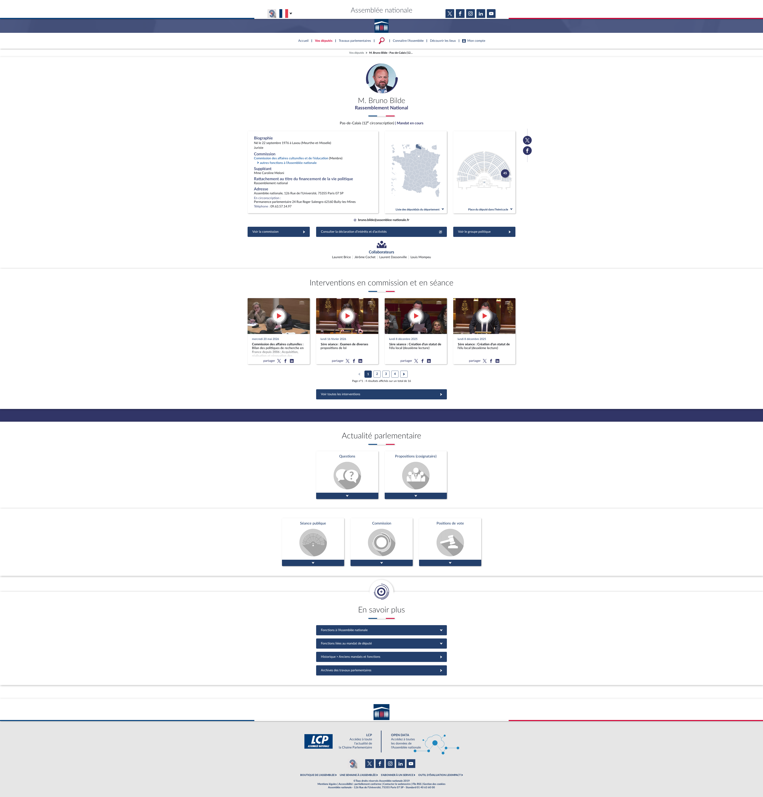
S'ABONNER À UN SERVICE (397, 775)
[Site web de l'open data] (422, 741)
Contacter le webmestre (397, 784)
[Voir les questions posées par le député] (347, 475)
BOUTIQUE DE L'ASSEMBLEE (317, 775)
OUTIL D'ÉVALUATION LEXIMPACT (439, 775)
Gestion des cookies (434, 784)
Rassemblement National (381, 108)
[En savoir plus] (416, 475)
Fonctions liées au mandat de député (381, 643)
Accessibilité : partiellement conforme (360, 784)
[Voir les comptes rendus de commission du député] (382, 542)
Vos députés (356, 52)
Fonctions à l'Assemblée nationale (381, 630)
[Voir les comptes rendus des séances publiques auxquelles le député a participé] (313, 542)
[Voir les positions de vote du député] (450, 542)
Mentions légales (327, 784)
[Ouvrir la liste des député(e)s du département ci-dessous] (416, 172)
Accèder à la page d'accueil (381, 24)
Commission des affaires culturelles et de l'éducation (291, 158)
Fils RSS (416, 784)
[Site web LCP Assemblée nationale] (341, 741)
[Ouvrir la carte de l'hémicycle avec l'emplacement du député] (484, 172)
